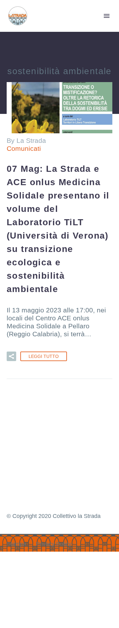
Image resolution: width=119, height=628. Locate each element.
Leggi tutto (44, 356)
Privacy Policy (53, 544)
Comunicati (24, 148)
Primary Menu (106, 16)
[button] (11, 356)
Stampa (16, 544)
